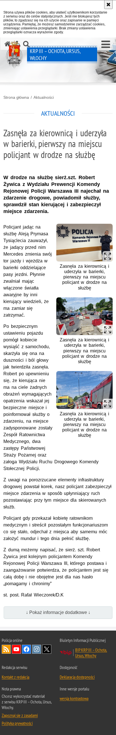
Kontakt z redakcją (15, 677)
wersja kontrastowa (74, 698)
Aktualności (44, 97)
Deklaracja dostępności (77, 677)
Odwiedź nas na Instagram (36, 649)
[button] (105, 45)
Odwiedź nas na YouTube (16, 649)
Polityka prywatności (17, 723)
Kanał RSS (6, 649)
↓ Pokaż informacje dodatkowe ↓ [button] (58, 612)
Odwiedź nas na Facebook (26, 649)
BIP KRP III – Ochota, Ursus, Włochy (91, 652)
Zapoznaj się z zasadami (20, 715)
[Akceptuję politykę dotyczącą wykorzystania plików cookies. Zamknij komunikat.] (108, 4)
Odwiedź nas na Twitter (46, 649)
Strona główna (16, 97)
